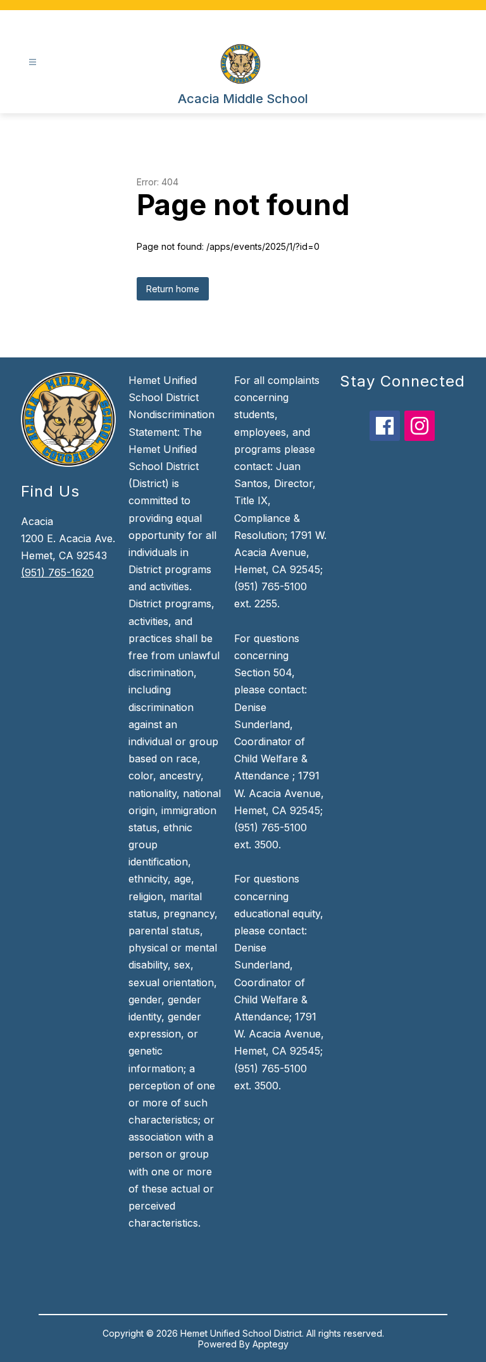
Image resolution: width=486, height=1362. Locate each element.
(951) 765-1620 (57, 572)
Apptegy (270, 1344)
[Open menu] (32, 62)
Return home (172, 288)
